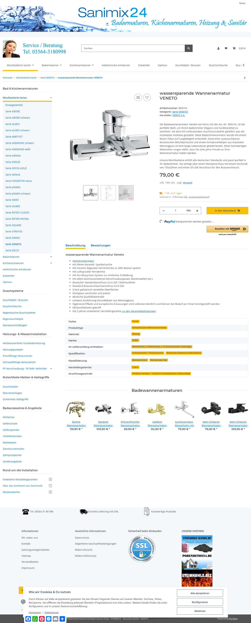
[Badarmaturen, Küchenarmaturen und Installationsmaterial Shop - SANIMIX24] (36, 48)
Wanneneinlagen (12, 393)
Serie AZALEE (12, 162)
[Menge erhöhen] (197, 210)
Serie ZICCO (12, 250)
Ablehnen (200, 611)
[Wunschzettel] (226, 48)
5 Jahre (135, 367)
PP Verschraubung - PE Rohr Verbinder (25, 368)
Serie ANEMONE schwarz (19, 143)
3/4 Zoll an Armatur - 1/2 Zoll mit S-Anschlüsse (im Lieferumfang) (161, 373)
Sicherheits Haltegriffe (15, 399)
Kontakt (26, 543)
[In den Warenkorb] (68, 89)
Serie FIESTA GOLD (16, 168)
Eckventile (8, 275)
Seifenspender (11, 429)
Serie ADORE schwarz (17, 117)
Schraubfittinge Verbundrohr (19, 362)
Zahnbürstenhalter (13, 448)
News (242, 3)
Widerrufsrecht (83, 549)
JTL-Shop (233, 618)
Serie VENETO (180, 111)
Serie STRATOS (13, 231)
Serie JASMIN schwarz (17, 193)
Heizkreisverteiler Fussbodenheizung (24, 343)
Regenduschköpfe (13, 319)
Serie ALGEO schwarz (17, 130)
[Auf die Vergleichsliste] (138, 97)
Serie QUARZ (12, 206)
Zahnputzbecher (12, 455)
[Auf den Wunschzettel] (147, 97)
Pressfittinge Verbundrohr (17, 355)
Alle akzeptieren (200, 593)
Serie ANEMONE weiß (17, 149)
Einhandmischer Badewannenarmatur (149, 327)
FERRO (135, 340)
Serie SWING (12, 237)
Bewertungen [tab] (100, 245)
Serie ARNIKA (13, 155)
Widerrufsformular (85, 555)
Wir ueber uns (30, 537)
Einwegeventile (14, 105)
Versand (187, 182)
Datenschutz (82, 537)
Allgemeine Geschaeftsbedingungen (95, 543)
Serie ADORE (12, 111)
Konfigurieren (200, 602)
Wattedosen (9, 442)
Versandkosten (30, 561)
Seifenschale (10, 423)
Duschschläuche (12, 306)
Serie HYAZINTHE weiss (18, 180)
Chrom (135, 321)
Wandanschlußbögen (15, 325)
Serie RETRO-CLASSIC (17, 212)
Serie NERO (12, 199)
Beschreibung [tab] (75, 245)
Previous (71, 417)
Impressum (28, 568)
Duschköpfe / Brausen (15, 300)
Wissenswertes (27, 492)
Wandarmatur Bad (158, 360)
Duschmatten (10, 386)
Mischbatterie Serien (15, 97)
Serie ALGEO (12, 124)
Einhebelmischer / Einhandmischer (147, 353)
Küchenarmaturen (13, 263)
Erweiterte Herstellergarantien (27, 479)
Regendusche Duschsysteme (19, 312)
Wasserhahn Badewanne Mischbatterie (184, 353)
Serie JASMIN (12, 187)
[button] (218, 48)
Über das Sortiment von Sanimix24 (27, 485)
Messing (136, 334)
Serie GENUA (12, 174)
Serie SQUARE (13, 225)
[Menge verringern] (163, 210)
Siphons (7, 282)
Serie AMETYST (14, 136)
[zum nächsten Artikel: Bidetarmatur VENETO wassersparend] (244, 77)
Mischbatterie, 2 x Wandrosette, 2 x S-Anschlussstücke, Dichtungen (161, 346)
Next (243, 417)
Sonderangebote (12, 461)
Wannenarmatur (139, 360)
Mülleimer (9, 417)
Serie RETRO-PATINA (17, 218)
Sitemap (26, 555)
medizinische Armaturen (17, 269)
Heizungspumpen (13, 349)
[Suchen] (189, 48)
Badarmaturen (11, 256)
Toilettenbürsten (12, 436)
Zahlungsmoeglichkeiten (36, 549)
